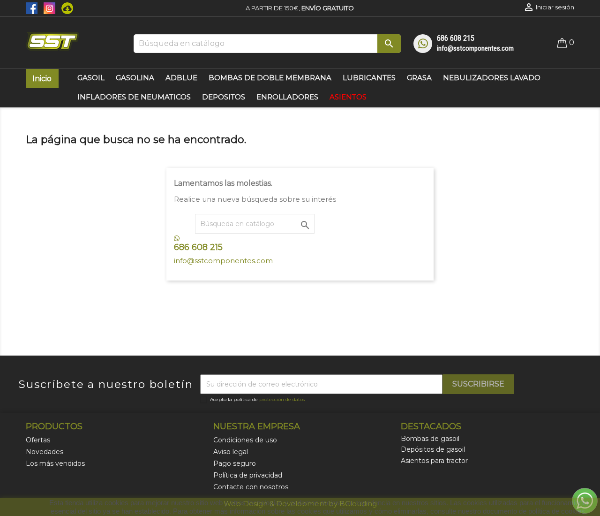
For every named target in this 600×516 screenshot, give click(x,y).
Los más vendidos (55, 463)
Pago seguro (234, 463)
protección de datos (282, 399)
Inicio (42, 78)
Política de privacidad (247, 475)
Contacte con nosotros (250, 487)
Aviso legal (230, 452)
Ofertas (38, 440)
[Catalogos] (65, 7)
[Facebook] (32, 7)
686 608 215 (455, 38)
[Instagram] (48, 7)
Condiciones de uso (245, 440)
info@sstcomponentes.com (475, 48)
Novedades (44, 452)
